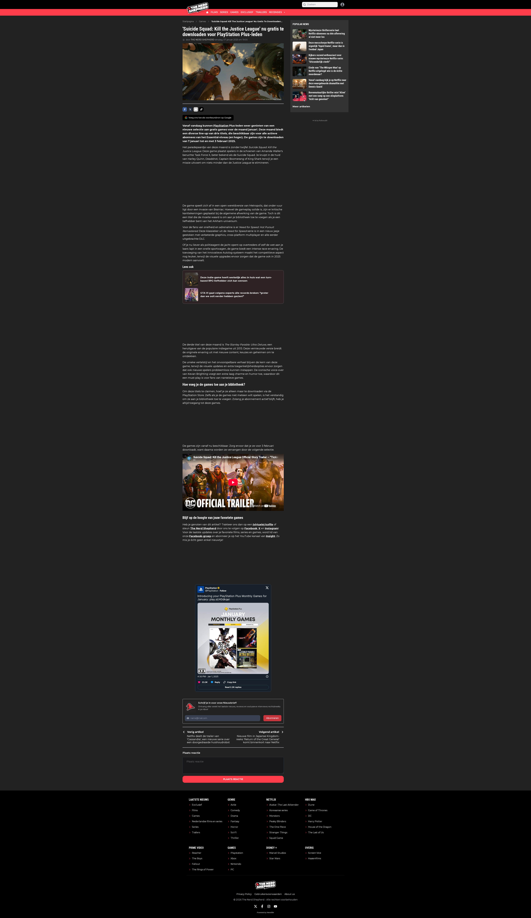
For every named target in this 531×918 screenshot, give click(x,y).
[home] (207, 12)
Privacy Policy (244, 894)
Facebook (250, 528)
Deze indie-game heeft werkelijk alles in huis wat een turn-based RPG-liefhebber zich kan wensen (236, 279)
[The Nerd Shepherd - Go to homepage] (198, 4)
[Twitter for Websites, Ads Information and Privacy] (267, 676)
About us (289, 894)
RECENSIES (275, 12)
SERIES (224, 12)
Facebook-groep (200, 536)
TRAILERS (261, 12)
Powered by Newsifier (265, 912)
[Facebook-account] (262, 906)
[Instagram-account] (268, 906)
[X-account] (255, 906)
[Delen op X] (190, 109)
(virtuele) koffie (263, 524)
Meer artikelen (301, 106)
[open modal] (342, 4)
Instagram (271, 528)
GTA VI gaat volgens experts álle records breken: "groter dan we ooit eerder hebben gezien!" (234, 295)
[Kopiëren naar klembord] (201, 109)
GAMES (234, 12)
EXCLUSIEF (247, 12)
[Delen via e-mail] (196, 109)
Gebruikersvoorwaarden (268, 894)
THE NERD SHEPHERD (202, 39)
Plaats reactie (233, 779)
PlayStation (220, 125)
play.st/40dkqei (219, 599)
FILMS (214, 12)
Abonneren (272, 718)
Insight (270, 536)
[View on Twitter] (267, 589)
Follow (223, 590)
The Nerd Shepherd (203, 528)
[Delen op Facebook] (185, 109)
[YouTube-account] (275, 906)
